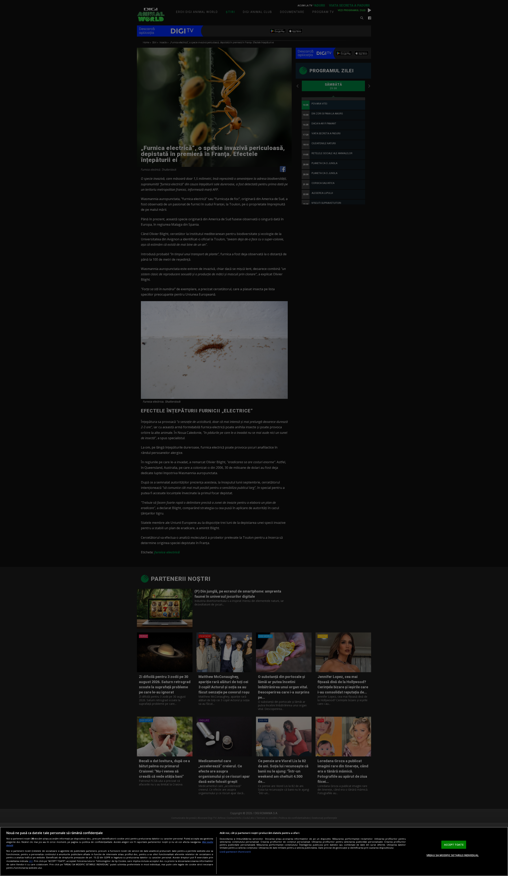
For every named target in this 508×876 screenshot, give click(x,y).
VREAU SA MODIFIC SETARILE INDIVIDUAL (452, 855)
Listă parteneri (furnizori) (235, 851)
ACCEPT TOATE (454, 844)
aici (31, 861)
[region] (254, 851)
